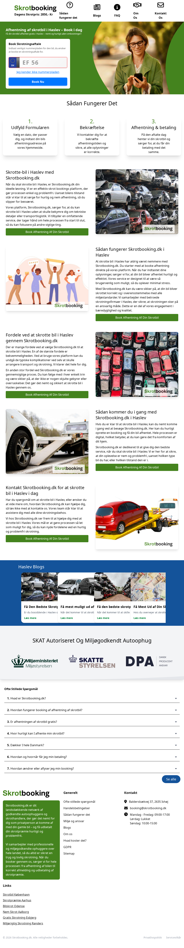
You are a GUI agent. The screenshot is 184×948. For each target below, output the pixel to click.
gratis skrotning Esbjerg (19, 918)
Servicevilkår (173, 937)
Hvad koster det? (74, 841)
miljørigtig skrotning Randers (23, 923)
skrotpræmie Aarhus (17, 900)
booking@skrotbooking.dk (148, 808)
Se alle (171, 779)
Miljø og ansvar (73, 821)
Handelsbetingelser (76, 808)
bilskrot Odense (14, 906)
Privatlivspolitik (153, 937)
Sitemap (69, 853)
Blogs (67, 828)
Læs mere (30, 618)
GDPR (67, 847)
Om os (67, 834)
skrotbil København (16, 895)
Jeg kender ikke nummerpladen (38, 72)
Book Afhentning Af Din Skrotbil (47, 232)
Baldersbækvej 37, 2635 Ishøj (148, 802)
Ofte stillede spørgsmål (79, 802)
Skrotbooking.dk (22, 937)
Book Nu (38, 82)
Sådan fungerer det (76, 815)
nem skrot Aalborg (16, 912)
